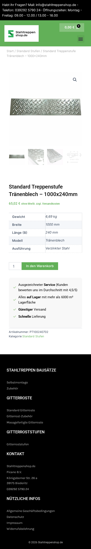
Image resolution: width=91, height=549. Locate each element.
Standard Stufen (28, 51)
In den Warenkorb (40, 266)
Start (10, 51)
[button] (80, 39)
